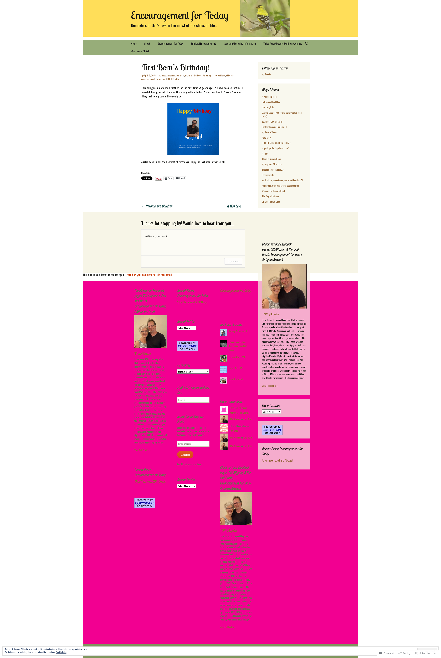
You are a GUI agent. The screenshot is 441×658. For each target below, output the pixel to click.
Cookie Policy (61, 652)
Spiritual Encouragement (203, 43)
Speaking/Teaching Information (239, 43)
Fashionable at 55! (236, 357)
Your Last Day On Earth (272, 121)
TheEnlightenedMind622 (273, 169)
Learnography (268, 175)
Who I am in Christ (140, 51)
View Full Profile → (270, 385)
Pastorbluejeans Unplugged (274, 127)
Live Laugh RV (268, 107)
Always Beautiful (235, 368)
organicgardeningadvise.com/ (275, 148)
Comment (233, 261)
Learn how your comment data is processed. (149, 275)
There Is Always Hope (271, 159)
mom (187, 75)
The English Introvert (271, 196)
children (229, 75)
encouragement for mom (173, 75)
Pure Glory (266, 137)
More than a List (235, 379)
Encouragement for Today (170, 43)
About (147, 43)
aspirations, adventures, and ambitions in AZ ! (282, 180)
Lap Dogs (248, 419)
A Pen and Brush (269, 96)
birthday (221, 75)
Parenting (207, 75)
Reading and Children (156, 205)
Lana (232, 408)
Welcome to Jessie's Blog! (273, 191)
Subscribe (185, 454)
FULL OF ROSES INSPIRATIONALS (276, 143)
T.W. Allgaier (270, 314)
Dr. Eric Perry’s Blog (271, 201)
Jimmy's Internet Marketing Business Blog (280, 185)
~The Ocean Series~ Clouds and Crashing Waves (237, 345)
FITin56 (265, 153)
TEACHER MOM (172, 79)
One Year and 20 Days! (277, 460)
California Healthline (271, 102)
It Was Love (236, 205)
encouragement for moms (153, 79)
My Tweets (266, 74)
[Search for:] (307, 43)
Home (134, 43)
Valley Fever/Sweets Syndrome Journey (282, 43)
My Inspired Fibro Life (271, 164)
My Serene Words (269, 132)
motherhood (196, 75)
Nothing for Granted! (237, 331)
